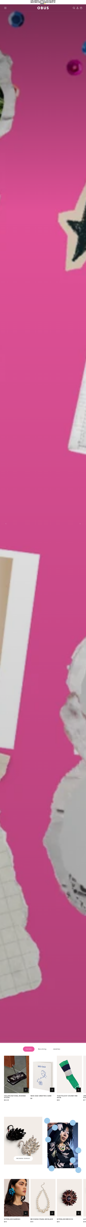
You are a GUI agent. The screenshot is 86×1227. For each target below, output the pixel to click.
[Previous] (9, 1080)
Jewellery (56, 1049)
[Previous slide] (5, 523)
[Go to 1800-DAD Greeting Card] (43, 1074)
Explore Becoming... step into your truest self (43, 2)
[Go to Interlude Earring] (16, 1198)
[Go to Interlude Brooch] (69, 1198)
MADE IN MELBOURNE (43, 530)
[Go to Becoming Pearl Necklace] (43, 1198)
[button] (5, 8)
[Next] (76, 1080)
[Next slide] (80, 523)
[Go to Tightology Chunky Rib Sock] (69, 1074)
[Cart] (81, 8)
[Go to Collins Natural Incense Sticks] (16, 1074)
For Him (29, 1049)
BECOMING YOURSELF (23, 1158)
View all (43, 1111)
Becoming (42, 1049)
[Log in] (77, 8)
